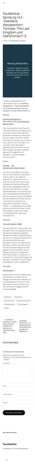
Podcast (22, 41)
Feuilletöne (10, 444)
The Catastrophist (8, 166)
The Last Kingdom (10, 224)
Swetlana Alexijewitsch (12, 119)
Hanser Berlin (18, 297)
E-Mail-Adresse (7, 394)
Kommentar (6, 363)
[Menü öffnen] (4, 3)
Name (4, 386)
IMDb (20, 224)
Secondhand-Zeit (9, 300)
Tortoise (6, 165)
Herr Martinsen (14, 41)
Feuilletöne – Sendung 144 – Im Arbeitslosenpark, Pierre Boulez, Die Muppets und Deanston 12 (25, 326)
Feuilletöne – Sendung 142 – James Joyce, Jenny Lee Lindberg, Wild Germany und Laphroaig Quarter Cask (10, 325)
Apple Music (19, 168)
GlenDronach (8, 270)
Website (5, 403)
